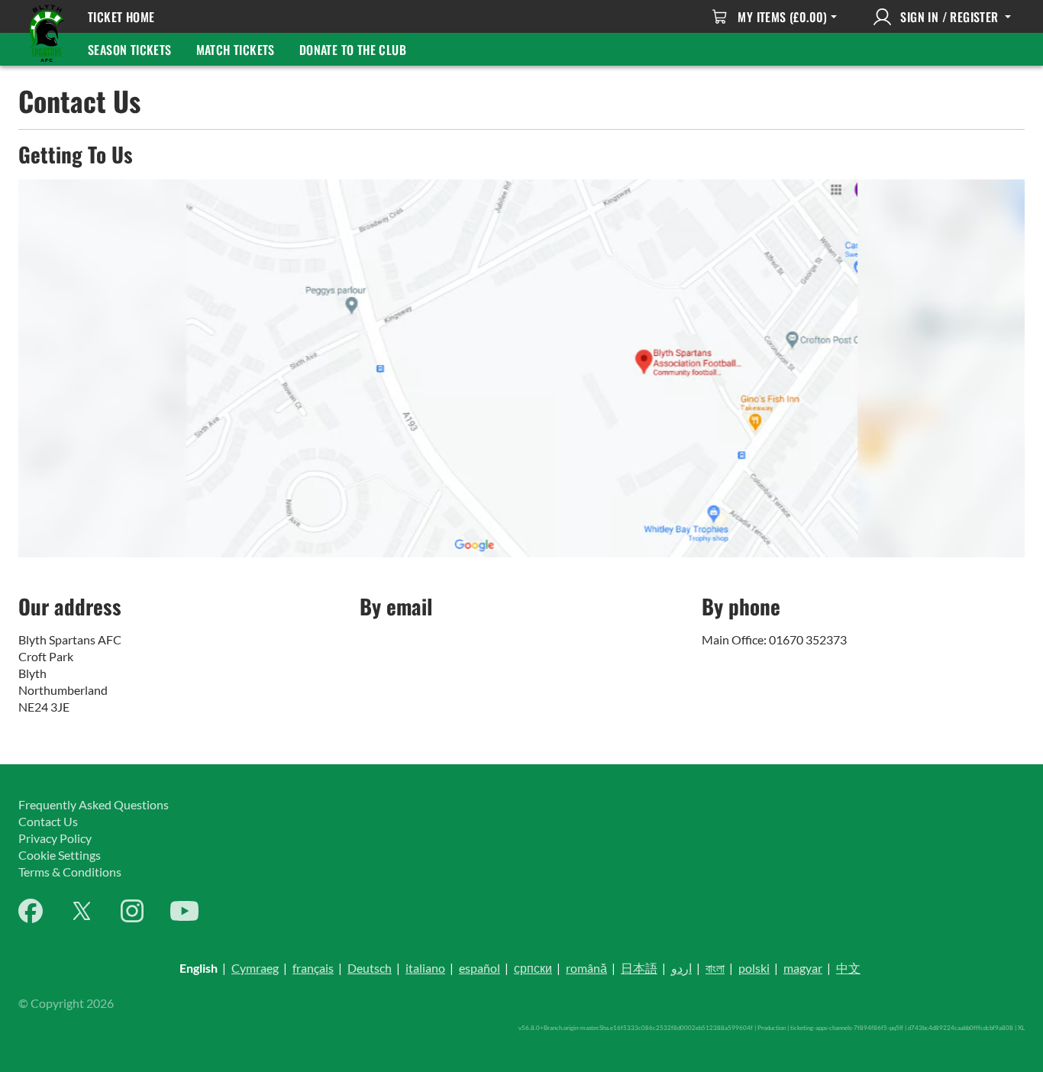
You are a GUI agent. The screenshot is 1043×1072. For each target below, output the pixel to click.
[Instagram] (132, 910)
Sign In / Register (949, 17)
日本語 (639, 968)
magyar (802, 968)
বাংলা (715, 968)
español (479, 968)
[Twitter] (81, 911)
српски (533, 968)
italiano (425, 968)
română (586, 968)
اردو (681, 968)
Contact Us (48, 821)
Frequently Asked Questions (93, 804)
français (313, 968)
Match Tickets (235, 49)
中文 (848, 968)
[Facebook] (30, 911)
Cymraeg (255, 968)
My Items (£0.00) (782, 17)
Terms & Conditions (69, 871)
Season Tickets (130, 49)
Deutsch (369, 968)
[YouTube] (184, 911)
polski (754, 968)
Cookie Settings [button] (59, 855)
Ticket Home (121, 17)
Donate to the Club (352, 49)
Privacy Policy (55, 838)
